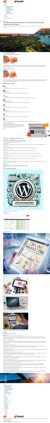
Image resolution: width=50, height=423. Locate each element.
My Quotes (6, 407)
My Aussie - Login (7, 403)
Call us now (6, 139)
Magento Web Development (10, 6)
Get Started (5, 27)
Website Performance (9, 12)
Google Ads (6, 390)
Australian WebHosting (9, 13)
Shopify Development (9, 8)
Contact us (10, 139)
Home (5, 4)
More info (4, 128)
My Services (6, 405)
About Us (5, 15)
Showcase (5, 398)
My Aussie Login (9, 18)
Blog (5, 14)
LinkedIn (6, 413)
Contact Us (6, 16)
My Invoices (6, 404)
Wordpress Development (9, 7)
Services (5, 5)
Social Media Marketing (9, 9)
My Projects (6, 406)
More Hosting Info (6, 163)
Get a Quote (5, 18)
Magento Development (7, 385)
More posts (5, 332)
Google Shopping (7, 391)
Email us (14, 139)
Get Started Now (5, 375)
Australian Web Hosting (7, 393)
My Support (6, 408)
